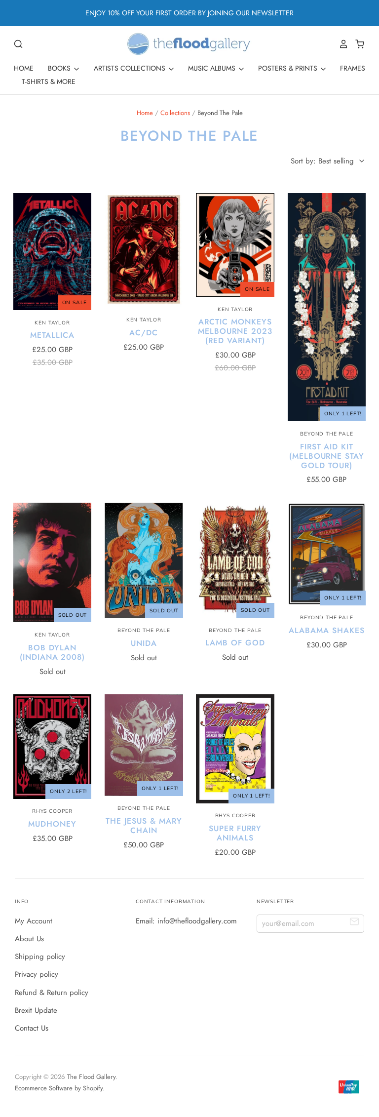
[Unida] (144, 560)
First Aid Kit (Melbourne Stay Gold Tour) (326, 456)
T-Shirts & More (49, 81)
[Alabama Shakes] (327, 554)
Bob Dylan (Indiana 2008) (52, 652)
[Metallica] (52, 251)
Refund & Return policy (51, 992)
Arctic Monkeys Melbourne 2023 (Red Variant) (235, 331)
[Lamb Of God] (235, 560)
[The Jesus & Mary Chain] (144, 745)
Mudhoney (52, 824)
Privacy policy (36, 974)
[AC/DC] (144, 250)
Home (24, 68)
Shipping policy (40, 956)
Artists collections (130, 68)
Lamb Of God (235, 642)
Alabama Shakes (326, 630)
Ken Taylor (52, 322)
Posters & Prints (288, 68)
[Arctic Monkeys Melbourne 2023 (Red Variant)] (235, 245)
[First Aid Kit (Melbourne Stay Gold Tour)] (327, 307)
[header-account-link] (341, 44)
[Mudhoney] (52, 746)
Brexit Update (36, 1010)
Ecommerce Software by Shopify (59, 1088)
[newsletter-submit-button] (354, 923)
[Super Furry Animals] (235, 748)
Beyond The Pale (326, 434)
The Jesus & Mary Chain (144, 825)
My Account (33, 921)
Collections (175, 113)
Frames (352, 68)
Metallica (52, 335)
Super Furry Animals (235, 833)
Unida (144, 643)
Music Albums (212, 68)
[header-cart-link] (357, 44)
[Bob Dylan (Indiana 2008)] (52, 562)
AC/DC (143, 332)
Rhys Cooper (52, 811)
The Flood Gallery (91, 1076)
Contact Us (31, 1028)
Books (60, 68)
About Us (29, 938)
